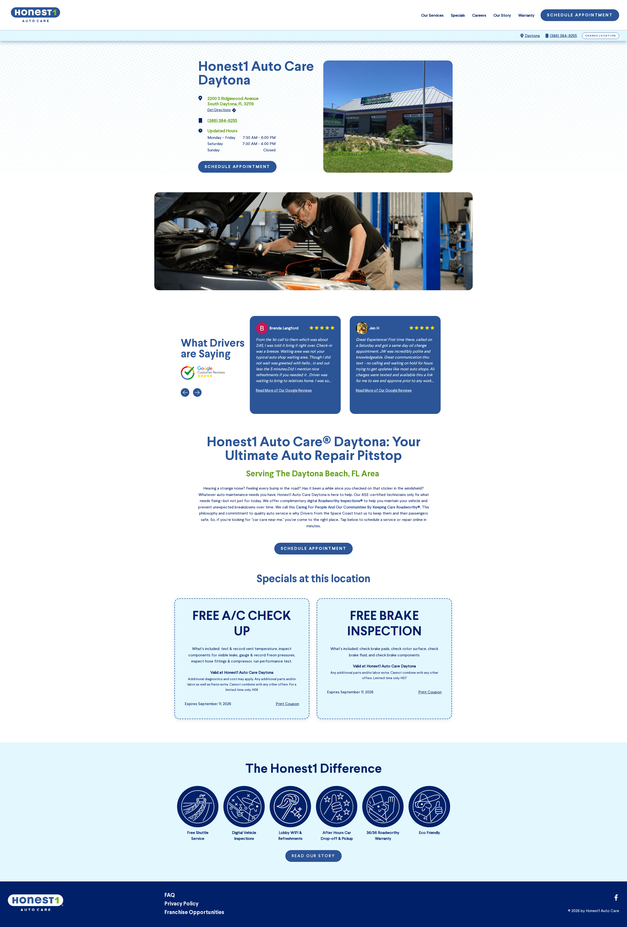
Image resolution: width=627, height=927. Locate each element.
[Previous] (185, 392)
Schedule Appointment (580, 15)
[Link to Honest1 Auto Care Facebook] (616, 898)
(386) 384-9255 (563, 35)
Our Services (432, 15)
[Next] (197, 392)
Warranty (526, 15)
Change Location (600, 36)
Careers (479, 15)
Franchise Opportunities (194, 912)
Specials (458, 15)
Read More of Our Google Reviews (284, 390)
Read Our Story (313, 856)
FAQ (169, 895)
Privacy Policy (181, 904)
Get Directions (219, 110)
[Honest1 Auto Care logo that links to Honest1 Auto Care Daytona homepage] (35, 15)
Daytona (532, 35)
